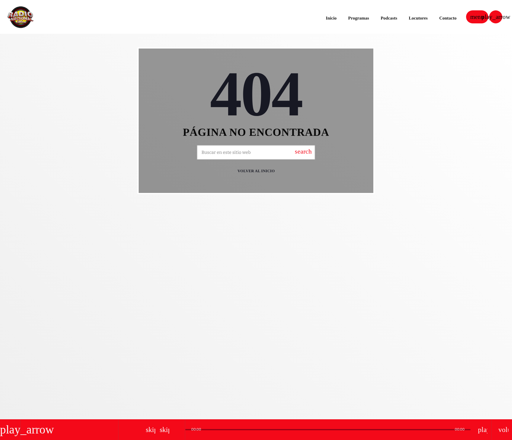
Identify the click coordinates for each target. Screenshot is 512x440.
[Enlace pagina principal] (20, 16)
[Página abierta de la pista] (179, 429)
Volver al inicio (256, 171)
